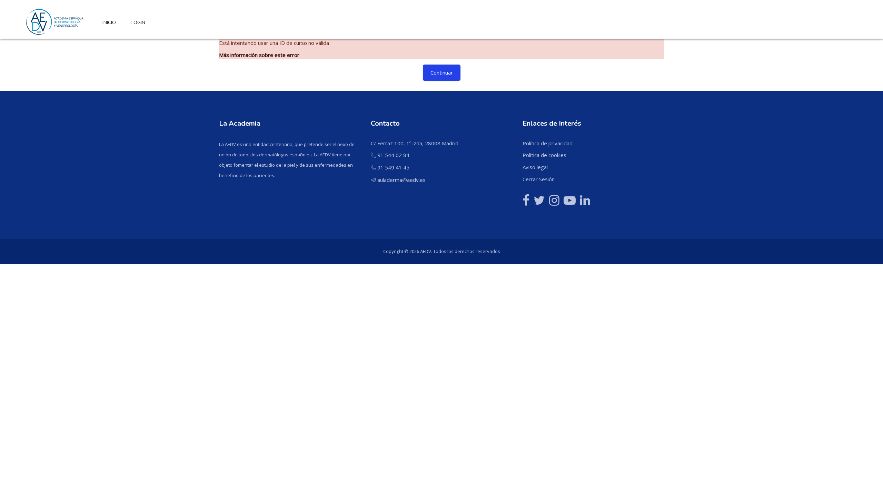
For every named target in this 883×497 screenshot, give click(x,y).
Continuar (441, 72)
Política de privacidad (548, 143)
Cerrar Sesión (539, 179)
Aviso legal (535, 167)
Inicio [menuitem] (109, 22)
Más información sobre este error (259, 54)
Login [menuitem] (138, 22)
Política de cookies (544, 155)
